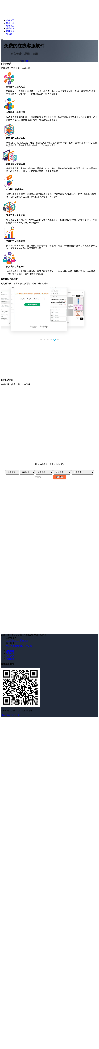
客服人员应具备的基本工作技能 (20, 545)
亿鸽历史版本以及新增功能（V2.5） (22, 506)
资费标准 (10, 26)
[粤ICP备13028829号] (10, 705)
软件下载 (10, 23)
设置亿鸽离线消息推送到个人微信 (21, 532)
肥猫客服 (24, 630)
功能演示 (10, 31)
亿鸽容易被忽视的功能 (16, 529)
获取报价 (59, 467)
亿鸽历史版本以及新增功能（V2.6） (22, 503)
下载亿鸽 (10, 641)
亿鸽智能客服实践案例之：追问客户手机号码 (26, 521)
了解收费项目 (20, 450)
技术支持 (28, 636)
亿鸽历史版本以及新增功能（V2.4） (22, 508)
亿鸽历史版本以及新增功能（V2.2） (22, 514)
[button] (41, 340)
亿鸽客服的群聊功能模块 (17, 527)
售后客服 (19, 636)
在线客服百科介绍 (14, 550)
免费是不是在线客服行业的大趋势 (21, 539)
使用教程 (10, 28)
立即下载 (24, 61)
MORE (13, 500)
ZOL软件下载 (12, 630)
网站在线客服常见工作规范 (18, 542)
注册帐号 (10, 643)
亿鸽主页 (10, 20)
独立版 (9, 34)
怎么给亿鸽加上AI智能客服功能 (20, 524)
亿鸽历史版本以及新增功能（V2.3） (22, 511)
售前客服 (10, 636)
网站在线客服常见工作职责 (18, 548)
